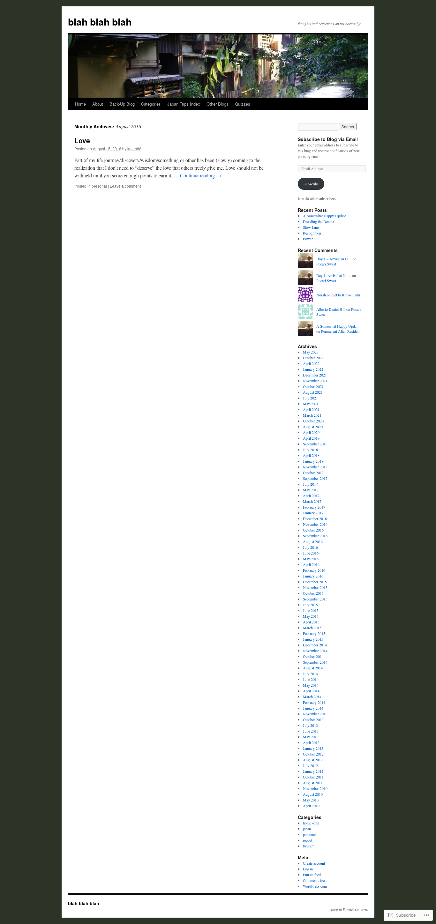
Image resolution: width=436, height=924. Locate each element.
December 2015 (315, 581)
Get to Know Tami (346, 294)
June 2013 (311, 731)
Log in (308, 868)
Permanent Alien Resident (340, 331)
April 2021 (311, 409)
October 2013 (313, 719)
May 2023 (311, 351)
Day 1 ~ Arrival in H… (334, 258)
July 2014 (310, 673)
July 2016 (310, 547)
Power (308, 238)
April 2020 (311, 432)
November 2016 (315, 524)
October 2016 (313, 530)
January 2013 (313, 748)
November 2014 (315, 650)
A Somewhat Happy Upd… (337, 326)
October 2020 (313, 420)
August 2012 (313, 759)
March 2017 (312, 501)
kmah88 (134, 148)
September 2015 (315, 598)
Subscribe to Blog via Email (328, 139)
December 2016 (315, 518)
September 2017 (315, 478)
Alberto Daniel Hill (330, 309)
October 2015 (313, 593)
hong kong (311, 822)
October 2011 (313, 776)
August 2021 (313, 392)
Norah (321, 294)
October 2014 (313, 656)
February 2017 (314, 507)
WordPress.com (315, 886)
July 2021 (310, 397)
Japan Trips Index (183, 104)
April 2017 (311, 495)
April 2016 (311, 564)
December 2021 (315, 374)
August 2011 (313, 782)
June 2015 (311, 610)
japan (307, 828)
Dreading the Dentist (318, 221)
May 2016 (311, 558)
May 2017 (311, 489)
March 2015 (312, 627)
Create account (314, 863)
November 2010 (315, 788)
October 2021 (313, 386)
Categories (151, 104)
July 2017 (310, 484)
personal (99, 186)
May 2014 (311, 685)
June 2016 (311, 552)
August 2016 (313, 541)
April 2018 (311, 455)
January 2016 (313, 575)
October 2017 (313, 472)
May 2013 (311, 736)
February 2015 (314, 633)
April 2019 (311, 438)
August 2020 (313, 426)
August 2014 (313, 667)
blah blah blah (100, 21)
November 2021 (315, 380)
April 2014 (311, 690)
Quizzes (242, 104)
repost (307, 840)
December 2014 (315, 644)
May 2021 (311, 403)
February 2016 (314, 570)
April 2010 (311, 805)
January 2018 (313, 461)
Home (80, 104)
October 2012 (313, 753)
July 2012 (310, 765)
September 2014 (315, 662)
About (97, 104)
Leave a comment (125, 186)
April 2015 (311, 621)
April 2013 (311, 742)
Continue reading (200, 175)
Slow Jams (311, 227)
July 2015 (310, 604)
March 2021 (312, 415)
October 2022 (313, 357)
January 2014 (313, 708)
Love (82, 140)
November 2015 (315, 587)
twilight (308, 845)
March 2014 (312, 696)
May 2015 (311, 616)
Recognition (312, 232)
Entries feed (312, 874)
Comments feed (315, 880)
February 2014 (314, 702)
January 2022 (313, 369)
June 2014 (311, 679)
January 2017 (313, 512)
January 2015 (313, 639)
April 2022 (311, 363)
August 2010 (313, 794)
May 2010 (311, 799)
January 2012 (313, 771)
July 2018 (310, 449)
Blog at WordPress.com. (349, 909)
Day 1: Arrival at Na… (333, 275)
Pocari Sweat (326, 263)
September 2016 (315, 535)
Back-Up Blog (122, 104)
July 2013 (310, 725)
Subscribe (311, 183)
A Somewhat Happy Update (324, 215)
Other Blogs (218, 104)
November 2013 (315, 713)
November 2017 (315, 466)
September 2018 (315, 443)
